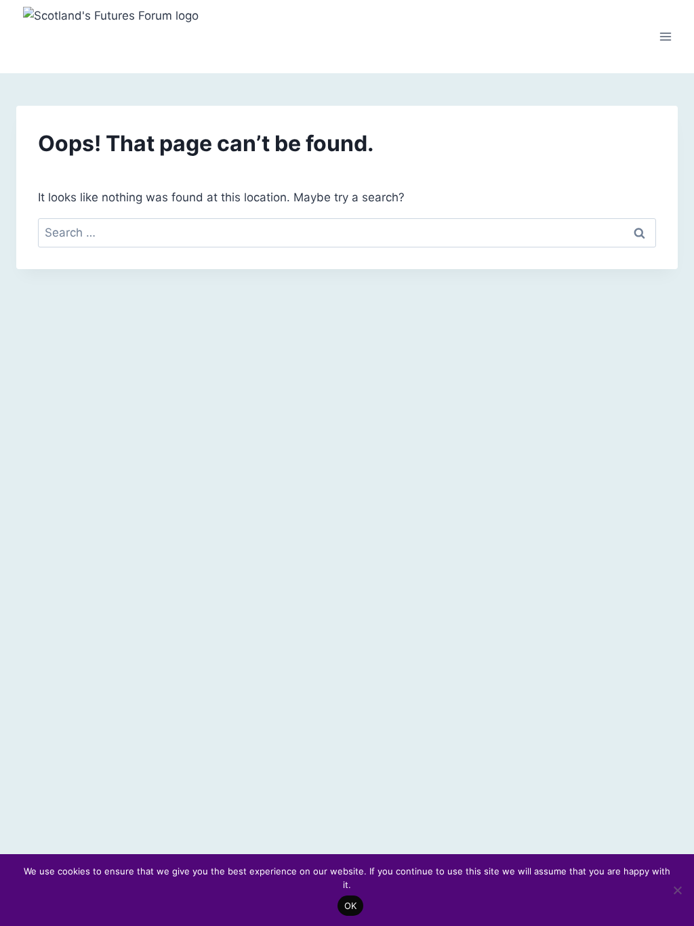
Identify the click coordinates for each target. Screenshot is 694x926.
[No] (677, 890)
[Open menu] (665, 36)
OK (350, 905)
